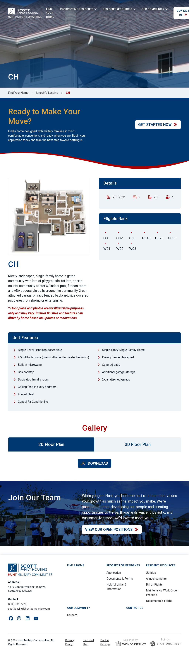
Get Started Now (155, 124)
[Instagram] (19, 618)
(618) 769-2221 (17, 604)
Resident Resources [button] (117, 9)
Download (97, 463)
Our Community (78, 608)
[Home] (25, 12)
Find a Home (75, 565)
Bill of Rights (154, 584)
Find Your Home (50, 12)
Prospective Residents (123, 565)
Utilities (151, 572)
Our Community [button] (152, 9)
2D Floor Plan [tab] (51, 444)
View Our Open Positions (109, 529)
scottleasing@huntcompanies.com (29, 608)
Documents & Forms (119, 578)
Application (113, 572)
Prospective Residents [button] (76, 9)
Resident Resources (160, 565)
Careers (72, 615)
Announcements (156, 578)
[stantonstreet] (165, 644)
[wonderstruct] (131, 643)
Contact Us (134, 608)
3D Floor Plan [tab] (138, 444)
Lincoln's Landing (47, 92)
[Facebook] (10, 618)
